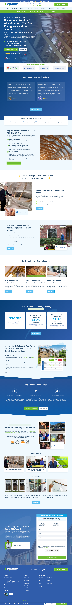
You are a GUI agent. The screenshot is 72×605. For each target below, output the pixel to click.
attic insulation (26, 357)
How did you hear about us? (44, 541)
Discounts (22, 8)
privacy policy (45, 547)
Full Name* (39, 529)
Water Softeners (54, 280)
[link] (15, 485)
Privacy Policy (23, 600)
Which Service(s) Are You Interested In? (44, 521)
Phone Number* (40, 537)
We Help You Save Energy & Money (36, 307)
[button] (14, 8)
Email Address (40, 533)
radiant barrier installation (9, 432)
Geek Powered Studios (63, 600)
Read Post (6, 498)
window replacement (31, 431)
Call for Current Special (50, 11)
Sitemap (19, 600)
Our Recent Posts (36, 476)
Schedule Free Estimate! (61, 4)
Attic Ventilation (33, 280)
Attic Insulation (11, 280)
